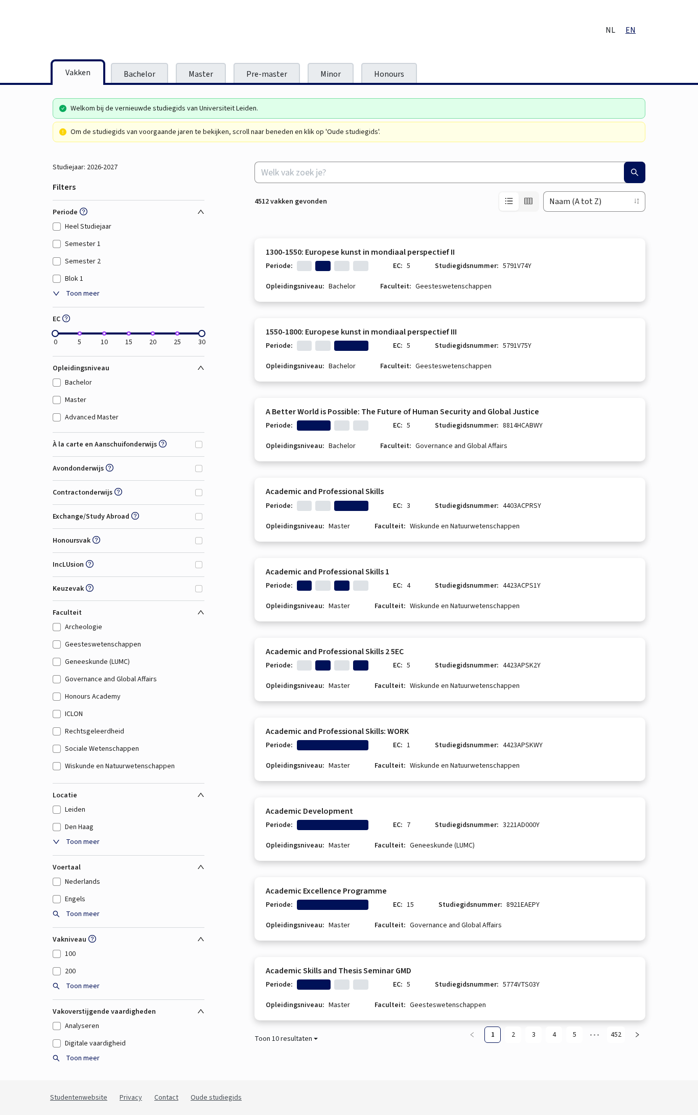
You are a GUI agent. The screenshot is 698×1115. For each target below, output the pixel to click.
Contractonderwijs (82, 492)
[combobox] (449, 172)
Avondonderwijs (78, 468)
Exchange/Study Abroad (91, 516)
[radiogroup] (518, 201)
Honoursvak (71, 541)
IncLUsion (68, 565)
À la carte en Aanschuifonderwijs (105, 444)
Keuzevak (68, 589)
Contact (166, 1097)
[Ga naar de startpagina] (137, 30)
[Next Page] (637, 1035)
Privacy (131, 1097)
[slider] (55, 333)
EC (56, 319)
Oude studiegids (216, 1097)
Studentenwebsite (78, 1097)
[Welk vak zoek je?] (634, 172)
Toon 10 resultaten (283, 1039)
